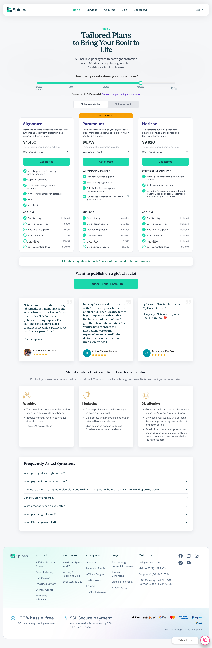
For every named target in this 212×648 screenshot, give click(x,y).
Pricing (76, 9)
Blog (124, 9)
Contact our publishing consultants (121, 94)
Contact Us (140, 9)
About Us (109, 9)
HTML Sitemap (173, 629)
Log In (199, 9)
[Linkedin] (189, 556)
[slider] (140, 83)
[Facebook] (180, 556)
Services (92, 9)
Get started (46, 161)
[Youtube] (189, 563)
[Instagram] (197, 556)
